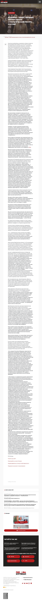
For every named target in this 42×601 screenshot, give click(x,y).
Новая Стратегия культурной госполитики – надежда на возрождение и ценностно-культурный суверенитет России (12, 548)
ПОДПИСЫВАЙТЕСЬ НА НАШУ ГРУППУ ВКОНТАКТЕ (18, 463)
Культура (11, 12)
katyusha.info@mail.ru (28, 577)
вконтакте (27, 556)
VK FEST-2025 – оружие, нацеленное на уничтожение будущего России (11, 543)
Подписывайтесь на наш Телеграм (15, 461)
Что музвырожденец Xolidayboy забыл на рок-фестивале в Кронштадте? (29, 548)
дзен (26, 560)
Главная (5, 36)
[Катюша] (4, 2)
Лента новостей (9, 490)
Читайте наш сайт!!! (12, 458)
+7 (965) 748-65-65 (27, 579)
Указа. (30, 147)
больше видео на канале (21, 530)
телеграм (12, 556)
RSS (5, 587)
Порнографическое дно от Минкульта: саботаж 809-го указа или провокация (28, 543)
